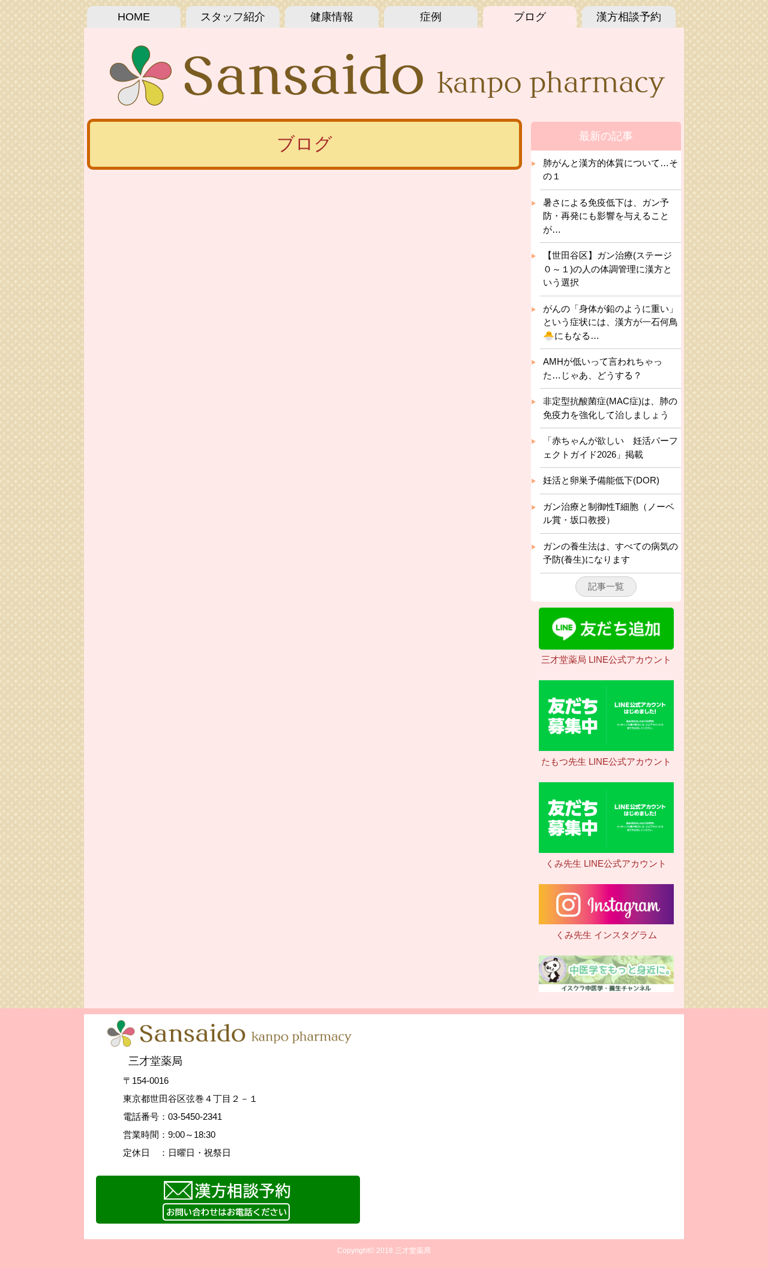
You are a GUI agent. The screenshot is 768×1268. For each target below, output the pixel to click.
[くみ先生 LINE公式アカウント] (606, 850)
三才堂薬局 (413, 1250)
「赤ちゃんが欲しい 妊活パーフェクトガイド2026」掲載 (610, 447)
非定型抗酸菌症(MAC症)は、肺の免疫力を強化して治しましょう (610, 408)
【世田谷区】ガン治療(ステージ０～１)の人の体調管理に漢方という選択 (607, 268)
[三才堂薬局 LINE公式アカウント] (606, 646)
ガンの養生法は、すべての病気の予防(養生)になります (610, 553)
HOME (134, 17)
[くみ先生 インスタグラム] (606, 921)
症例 (431, 17)
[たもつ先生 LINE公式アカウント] (606, 748)
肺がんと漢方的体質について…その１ (610, 170)
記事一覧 (606, 586)
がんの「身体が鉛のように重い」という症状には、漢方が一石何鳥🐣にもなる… (610, 322)
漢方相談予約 (628, 17)
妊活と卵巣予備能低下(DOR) (601, 480)
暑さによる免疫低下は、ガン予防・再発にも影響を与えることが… (606, 216)
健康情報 (331, 17)
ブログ (530, 17)
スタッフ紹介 (232, 17)
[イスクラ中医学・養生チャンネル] (606, 989)
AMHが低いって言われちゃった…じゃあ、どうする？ (602, 368)
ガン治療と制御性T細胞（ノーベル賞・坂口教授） (608, 513)
